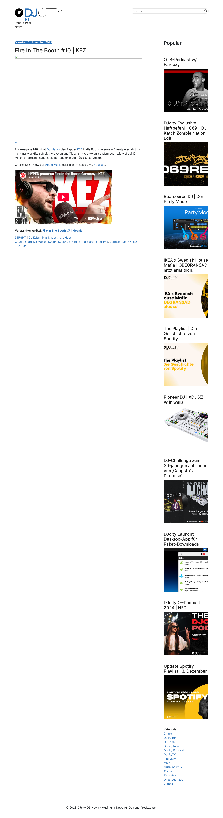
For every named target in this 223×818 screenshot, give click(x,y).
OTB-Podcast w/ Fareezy (180, 62)
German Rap (118, 241)
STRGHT (20, 237)
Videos (67, 237)
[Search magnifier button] (205, 11)
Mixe (167, 763)
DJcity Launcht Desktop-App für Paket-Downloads (181, 539)
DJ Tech (169, 742)
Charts (168, 733)
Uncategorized (173, 779)
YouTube (99, 164)
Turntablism (171, 775)
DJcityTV (170, 754)
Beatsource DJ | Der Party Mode (183, 199)
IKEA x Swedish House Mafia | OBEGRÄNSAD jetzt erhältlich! (186, 265)
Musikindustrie (51, 237)
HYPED (132, 241)
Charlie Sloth (23, 241)
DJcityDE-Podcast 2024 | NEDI (182, 605)
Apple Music (53, 164)
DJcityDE (64, 241)
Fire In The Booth (83, 241)
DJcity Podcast (174, 750)
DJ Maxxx (53, 149)
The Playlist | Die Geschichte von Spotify (180, 333)
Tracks (168, 771)
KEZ (16, 142)
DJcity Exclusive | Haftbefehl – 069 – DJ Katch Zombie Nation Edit (185, 130)
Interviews (170, 758)
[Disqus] (78, 300)
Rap (24, 246)
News (18, 27)
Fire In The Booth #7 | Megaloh (63, 230)
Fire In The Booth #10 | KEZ (50, 50)
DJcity (52, 241)
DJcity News (172, 746)
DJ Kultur (34, 237)
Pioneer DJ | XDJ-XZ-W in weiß (184, 400)
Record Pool (23, 22)
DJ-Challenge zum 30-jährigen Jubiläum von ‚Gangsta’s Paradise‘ (185, 468)
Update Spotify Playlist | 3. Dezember (185, 669)
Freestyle (102, 241)
